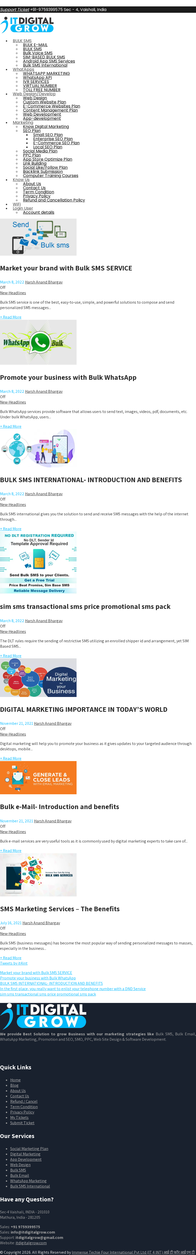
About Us (18, 1090)
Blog (14, 1085)
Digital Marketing (25, 1154)
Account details (38, 212)
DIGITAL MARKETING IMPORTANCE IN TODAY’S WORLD (83, 709)
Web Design (20, 1164)
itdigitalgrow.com (31, 1243)
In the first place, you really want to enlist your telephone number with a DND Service (73, 988)
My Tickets (19, 1117)
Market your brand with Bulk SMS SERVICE (66, 268)
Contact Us (19, 1096)
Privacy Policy (22, 1112)
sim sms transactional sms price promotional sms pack (85, 606)
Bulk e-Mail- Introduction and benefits (59, 806)
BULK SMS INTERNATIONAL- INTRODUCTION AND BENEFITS (91, 479)
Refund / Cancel (24, 1101)
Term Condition (24, 1106)
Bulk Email (19, 1175)
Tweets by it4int (14, 963)
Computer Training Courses (50, 176)
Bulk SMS (18, 1170)
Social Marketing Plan (29, 1148)
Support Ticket (14, 10)
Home (15, 1080)
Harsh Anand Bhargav (44, 282)
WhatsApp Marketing (28, 1180)
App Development (26, 1159)
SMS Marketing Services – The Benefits (60, 908)
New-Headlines (13, 292)
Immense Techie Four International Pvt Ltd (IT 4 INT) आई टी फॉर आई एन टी (133, 1252)
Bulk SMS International (30, 1186)
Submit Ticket (22, 1123)
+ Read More (10, 317)
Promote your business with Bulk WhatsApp (68, 377)
